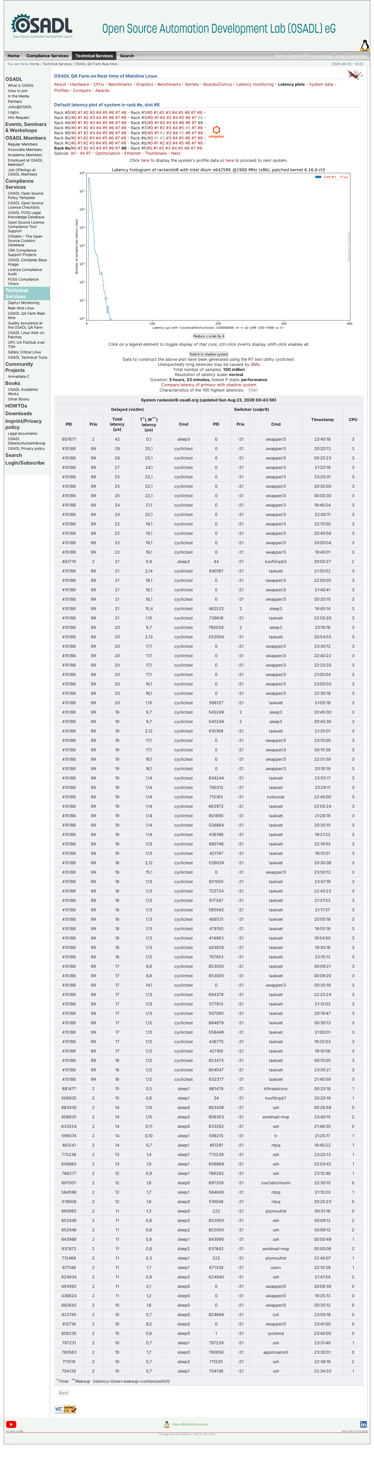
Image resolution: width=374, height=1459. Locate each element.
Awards (102, 90)
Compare (82, 90)
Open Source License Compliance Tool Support (26, 226)
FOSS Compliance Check (23, 281)
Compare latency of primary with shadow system (208, 384)
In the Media (18, 96)
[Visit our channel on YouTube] (11, 1427)
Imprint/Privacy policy (311, 55)
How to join (17, 91)
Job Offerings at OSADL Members (22, 172)
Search (13, 455)
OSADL (13, 79)
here (145, 160)
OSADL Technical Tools (28, 357)
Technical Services (57, 64)
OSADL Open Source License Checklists (25, 205)
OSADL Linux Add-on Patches (26, 334)
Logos (13, 112)
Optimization (107, 153)
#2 (86, 112)
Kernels (192, 84)
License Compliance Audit (25, 271)
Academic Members (25, 155)
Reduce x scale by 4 (209, 336)
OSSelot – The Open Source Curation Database (25, 240)
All (73, 153)
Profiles (61, 90)
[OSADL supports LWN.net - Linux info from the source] (187, 1426)
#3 (93, 112)
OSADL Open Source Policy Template (25, 195)
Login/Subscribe (351, 55)
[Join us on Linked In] (364, 1428)
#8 (124, 112)
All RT (85, 153)
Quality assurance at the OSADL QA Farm (25, 325)
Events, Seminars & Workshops (26, 127)
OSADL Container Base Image (27, 262)
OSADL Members (25, 138)
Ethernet (132, 153)
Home (280, 55)
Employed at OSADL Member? (25, 162)
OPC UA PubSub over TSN (26, 344)
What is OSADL (21, 85)
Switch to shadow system (209, 354)
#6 (112, 112)
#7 (118, 112)
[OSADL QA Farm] (355, 80)
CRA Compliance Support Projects (22, 252)
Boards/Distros (217, 84)
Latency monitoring (255, 84)
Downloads (18, 413)
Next (175, 153)
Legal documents (22, 433)
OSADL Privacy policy (26, 448)
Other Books (19, 399)
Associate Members (25, 149)
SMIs (255, 364)
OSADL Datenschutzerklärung (26, 441)
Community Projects (19, 367)
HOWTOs (16, 406)
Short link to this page (354, 1431)
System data (321, 84)
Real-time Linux (21, 308)
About (60, 84)
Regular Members (23, 144)
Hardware (79, 84)
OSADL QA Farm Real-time (96, 64)
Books (12, 383)
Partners (15, 101)
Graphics (144, 84)
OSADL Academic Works (23, 391)
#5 (106, 112)
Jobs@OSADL (20, 107)
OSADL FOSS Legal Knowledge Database (26, 214)
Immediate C (19, 376)
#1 (80, 112)
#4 (99, 112)
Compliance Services (19, 184)
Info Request (19, 117)
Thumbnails (156, 153)
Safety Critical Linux (24, 352)
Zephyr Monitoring (23, 302)
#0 (74, 112)
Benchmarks (120, 84)
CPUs (98, 84)
